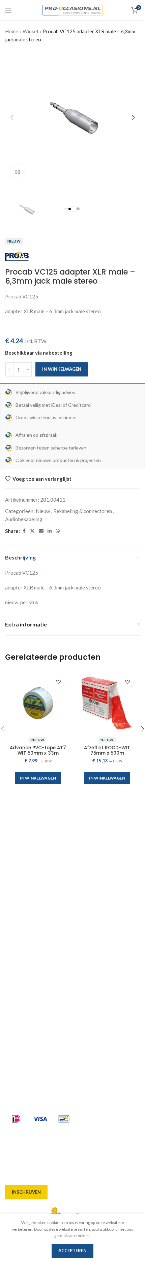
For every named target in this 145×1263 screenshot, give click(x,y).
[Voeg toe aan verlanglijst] (58, 682)
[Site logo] (72, 9)
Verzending (19, 967)
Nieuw (43, 511)
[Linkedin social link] (50, 531)
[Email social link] (41, 531)
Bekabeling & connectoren (82, 511)
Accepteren (72, 1250)
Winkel (30, 31)
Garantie (15, 991)
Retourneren (20, 1003)
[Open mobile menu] (8, 10)
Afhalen (14, 955)
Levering (15, 943)
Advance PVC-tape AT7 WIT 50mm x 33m (38, 750)
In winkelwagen (61, 369)
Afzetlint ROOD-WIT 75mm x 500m (107, 750)
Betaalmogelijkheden (30, 979)
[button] (12, 117)
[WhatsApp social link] (58, 531)
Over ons (15, 931)
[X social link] (32, 531)
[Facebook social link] (24, 531)
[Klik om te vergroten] (17, 172)
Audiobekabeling (23, 519)
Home (11, 31)
